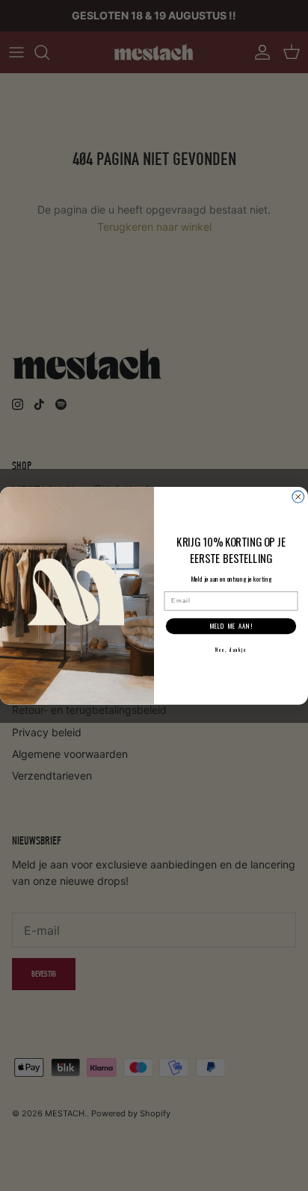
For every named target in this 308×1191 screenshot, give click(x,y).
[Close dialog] (298, 497)
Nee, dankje (231, 649)
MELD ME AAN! (231, 626)
